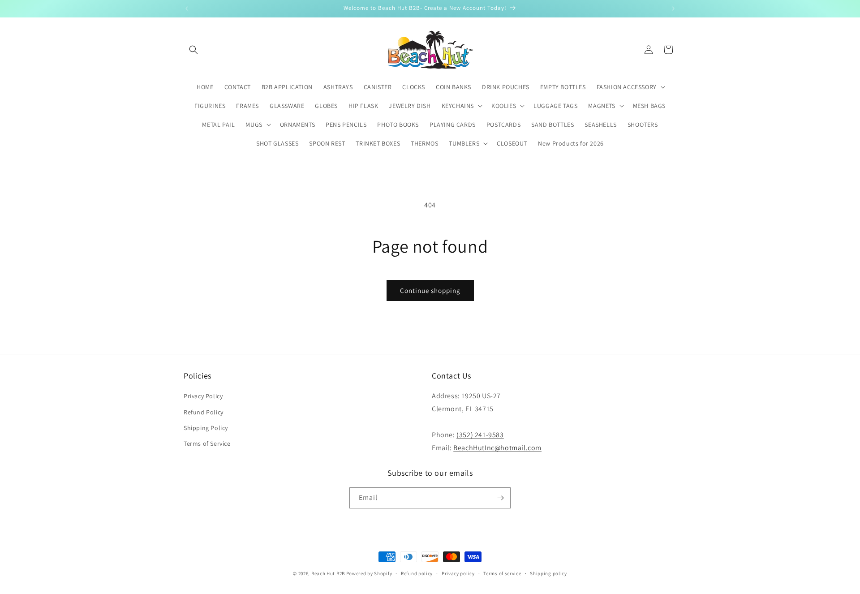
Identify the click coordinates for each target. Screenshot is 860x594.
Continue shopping (430, 290)
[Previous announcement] (187, 8)
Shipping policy (548, 573)
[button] (193, 50)
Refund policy (417, 573)
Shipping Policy (206, 428)
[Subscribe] (500, 497)
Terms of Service (207, 443)
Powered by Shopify (369, 573)
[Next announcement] (673, 8)
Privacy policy (458, 573)
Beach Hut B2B (328, 573)
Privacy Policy (203, 396)
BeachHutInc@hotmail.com (497, 447)
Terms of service (502, 573)
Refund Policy (204, 412)
